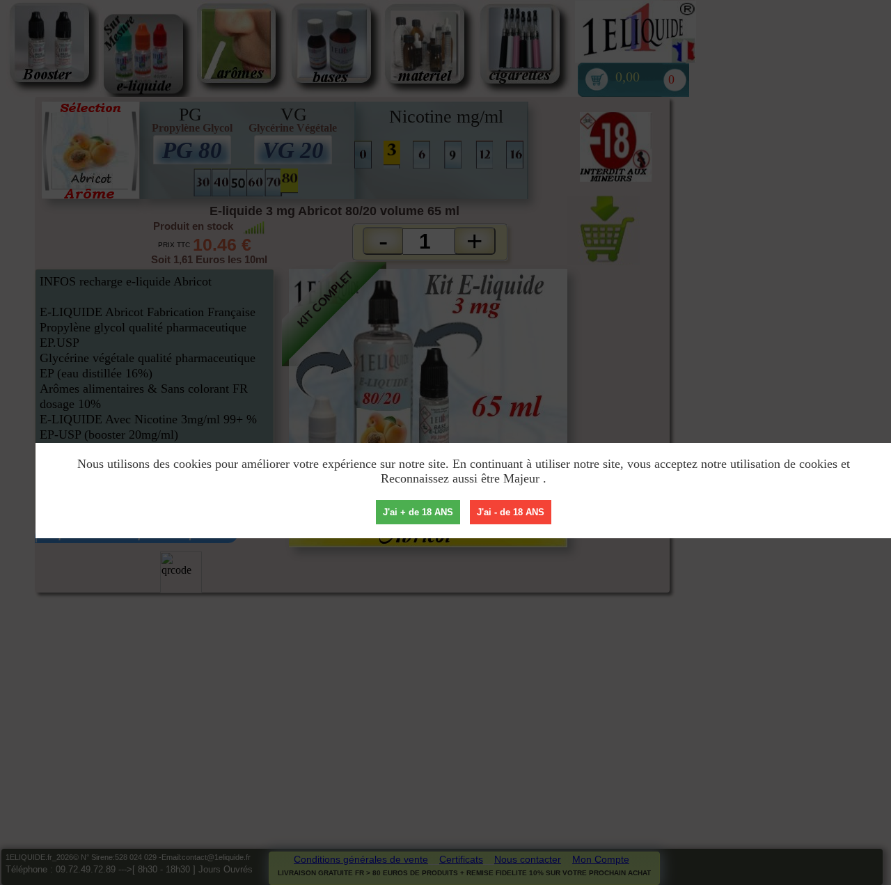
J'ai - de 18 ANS (510, 512)
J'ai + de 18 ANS (418, 512)
